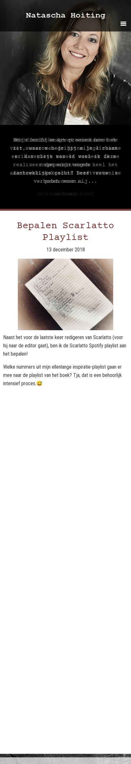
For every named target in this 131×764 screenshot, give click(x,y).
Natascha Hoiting (74, 17)
